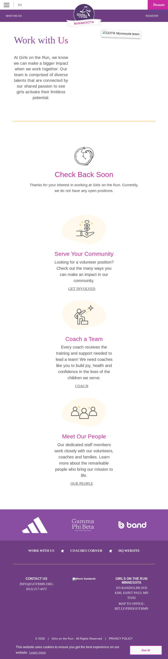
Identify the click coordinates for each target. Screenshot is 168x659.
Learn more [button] (37, 652)
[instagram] (61, 625)
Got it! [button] (146, 650)
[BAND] (132, 525)
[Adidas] (34, 525)
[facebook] (107, 625)
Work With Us (41, 550)
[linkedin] (76, 625)
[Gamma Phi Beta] (83, 525)
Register (152, 16)
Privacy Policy (121, 638)
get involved (81, 289)
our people (81, 484)
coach (81, 386)
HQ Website (129, 550)
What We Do (14, 16)
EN (20, 5)
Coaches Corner (86, 550)
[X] (91, 625)
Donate (158, 5)
